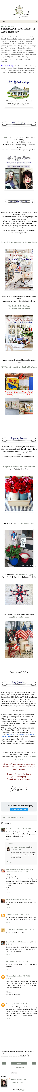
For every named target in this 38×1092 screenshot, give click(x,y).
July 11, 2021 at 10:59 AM (19, 1004)
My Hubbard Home (12, 929)
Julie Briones (10, 961)
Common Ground (11, 734)
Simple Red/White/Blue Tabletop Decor (19, 466)
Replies (10, 843)
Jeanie (8, 1004)
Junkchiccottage (11, 899)
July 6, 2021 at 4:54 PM (26, 929)
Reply (8, 839)
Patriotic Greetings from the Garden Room (19, 242)
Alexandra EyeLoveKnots (14, 976)
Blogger (22, 1090)
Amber (5, 137)
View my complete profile (16, 1082)
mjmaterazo (10, 914)
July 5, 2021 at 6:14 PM (24, 829)
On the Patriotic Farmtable (19, 308)
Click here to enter (19, 809)
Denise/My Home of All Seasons (16, 942)
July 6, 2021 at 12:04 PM (22, 914)
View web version (19, 1067)
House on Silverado (21, 617)
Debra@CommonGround (19, 847)
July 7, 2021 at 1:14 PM (22, 961)
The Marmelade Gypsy (23, 574)
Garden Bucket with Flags (19, 306)
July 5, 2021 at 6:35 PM (20, 871)
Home (19, 1063)
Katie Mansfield (11, 829)
